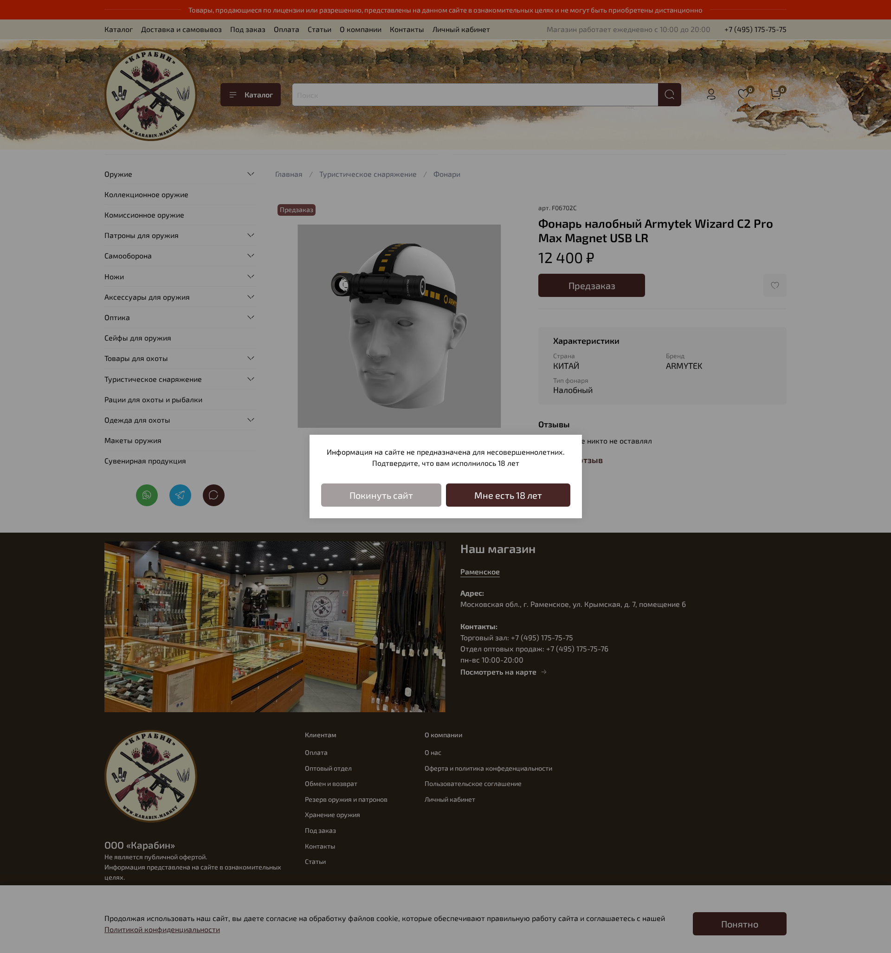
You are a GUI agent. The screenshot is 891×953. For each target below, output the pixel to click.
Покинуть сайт (381, 495)
